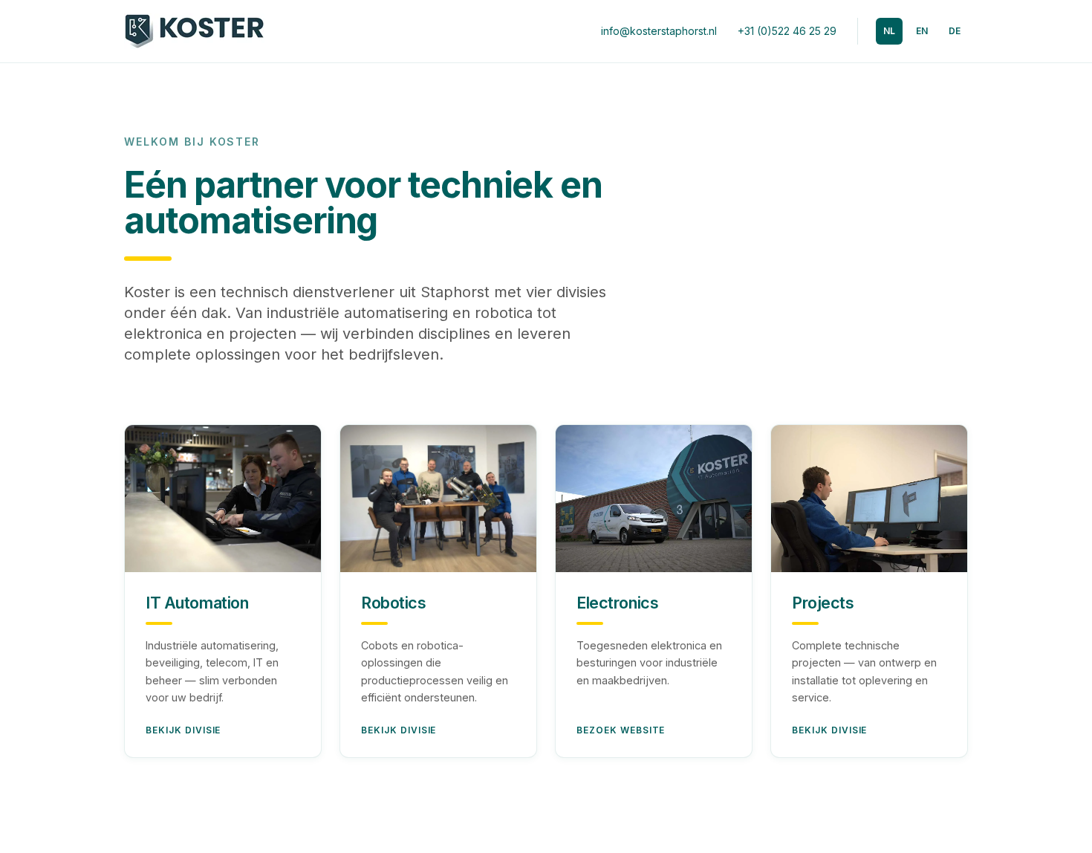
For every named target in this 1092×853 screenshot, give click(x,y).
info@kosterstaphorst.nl (659, 31)
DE (955, 30)
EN (922, 30)
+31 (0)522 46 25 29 (787, 31)
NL (889, 30)
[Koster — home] (194, 31)
